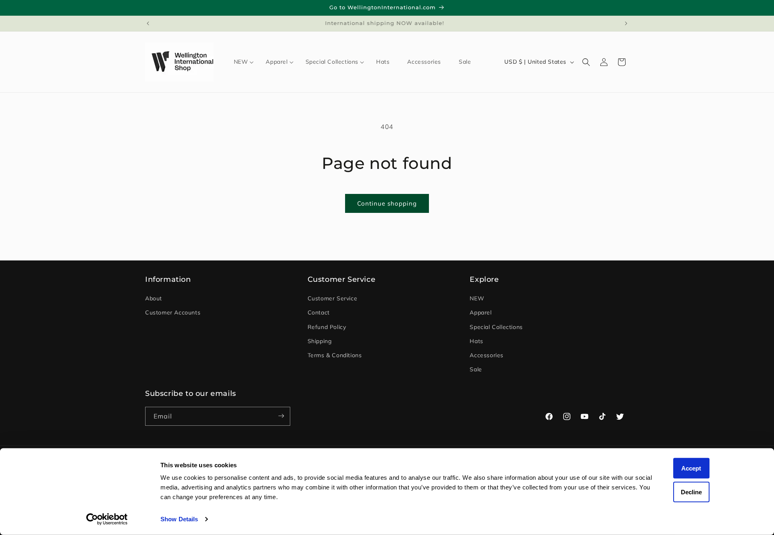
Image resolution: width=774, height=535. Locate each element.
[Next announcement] (626, 23)
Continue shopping (387, 203)
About (153, 298)
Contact (319, 312)
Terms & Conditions (335, 355)
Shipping (320, 341)
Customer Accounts (172, 312)
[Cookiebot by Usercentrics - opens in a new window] (107, 519)
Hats (476, 341)
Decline (691, 491)
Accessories (487, 355)
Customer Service (333, 298)
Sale (476, 369)
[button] (241, 61)
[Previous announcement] (148, 23)
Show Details (179, 519)
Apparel (480, 312)
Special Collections (496, 327)
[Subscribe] (281, 415)
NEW (477, 298)
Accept (691, 468)
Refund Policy (327, 327)
